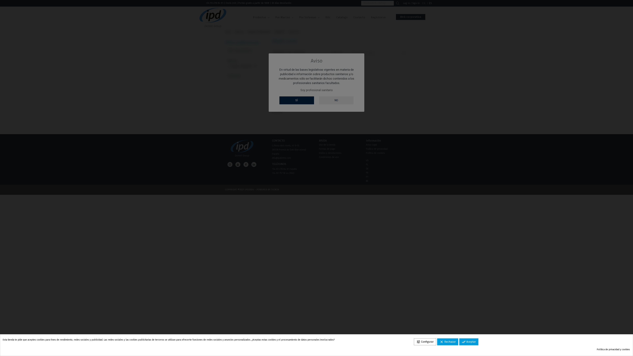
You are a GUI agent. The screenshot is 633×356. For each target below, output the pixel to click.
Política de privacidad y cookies (613, 349)
